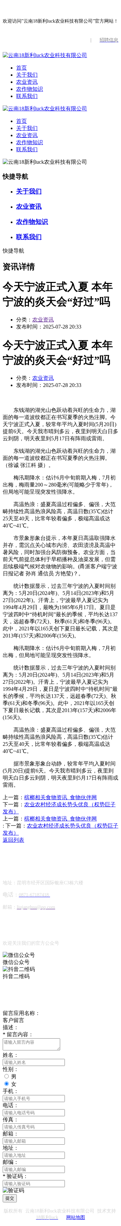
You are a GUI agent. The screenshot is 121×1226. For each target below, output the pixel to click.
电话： (11, 1105)
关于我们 (27, 75)
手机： (11, 1091)
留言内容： (18, 1034)
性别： (11, 1069)
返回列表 (13, 840)
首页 (21, 68)
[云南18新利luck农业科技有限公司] (45, 55)
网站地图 (75, 1217)
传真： (11, 1119)
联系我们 (27, 96)
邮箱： (11, 1134)
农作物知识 (29, 89)
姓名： (11, 1055)
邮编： (11, 1162)
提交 (9, 1198)
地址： (11, 1148)
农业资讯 (27, 82)
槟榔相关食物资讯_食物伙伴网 (60, 797)
